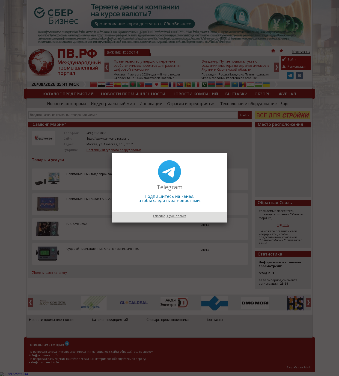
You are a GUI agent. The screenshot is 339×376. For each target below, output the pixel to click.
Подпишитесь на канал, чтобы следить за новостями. (170, 198)
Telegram (170, 187)
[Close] (227, 153)
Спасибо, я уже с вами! (169, 216)
